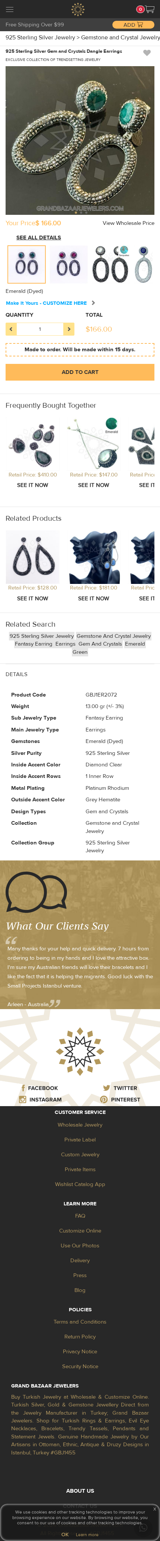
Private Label (80, 1139)
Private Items (80, 1169)
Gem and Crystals (100, 643)
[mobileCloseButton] (10, 10)
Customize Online (80, 1230)
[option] (26, 264)
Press (80, 1275)
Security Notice (80, 1366)
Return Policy (80, 1336)
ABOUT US (80, 1491)
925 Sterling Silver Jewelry (42, 636)
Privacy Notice (80, 1351)
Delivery (80, 1260)
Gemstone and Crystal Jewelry (114, 636)
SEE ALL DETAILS (38, 237)
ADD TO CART (80, 372)
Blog (80, 1290)
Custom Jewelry (80, 1154)
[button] (149, 9)
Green (80, 652)
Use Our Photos (80, 1245)
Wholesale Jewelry (80, 1124)
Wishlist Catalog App (80, 1184)
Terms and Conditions (80, 1321)
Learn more (87, 1535)
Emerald (135, 643)
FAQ (80, 1215)
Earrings (66, 643)
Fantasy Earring (34, 643)
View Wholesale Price (128, 223)
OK (64, 1534)
